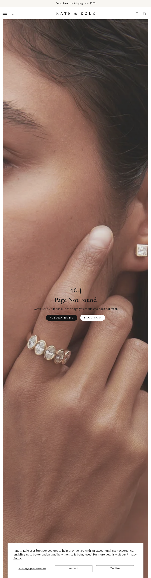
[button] (4, 13)
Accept (73, 568)
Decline (115, 568)
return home (62, 317)
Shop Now (92, 317)
